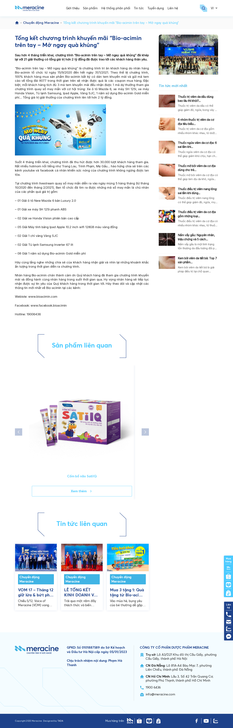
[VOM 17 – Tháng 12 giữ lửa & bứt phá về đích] (36, 557)
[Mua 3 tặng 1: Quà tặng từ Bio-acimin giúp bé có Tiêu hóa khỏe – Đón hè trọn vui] (128, 557)
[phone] (229, 614)
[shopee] (139, 721)
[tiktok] (158, 721)
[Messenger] (229, 636)
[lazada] (149, 721)
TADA (60, 720)
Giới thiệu (72, 8)
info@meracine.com (160, 694)
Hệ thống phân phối (115, 8)
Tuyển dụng (155, 8)
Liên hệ (172, 8)
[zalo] (215, 721)
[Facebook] (196, 721)
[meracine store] (130, 721)
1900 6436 (153, 687)
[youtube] (206, 721)
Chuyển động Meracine (41, 23)
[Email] (229, 622)
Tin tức (139, 8)
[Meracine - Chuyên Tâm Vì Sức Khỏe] (29, 8)
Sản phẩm (90, 8)
